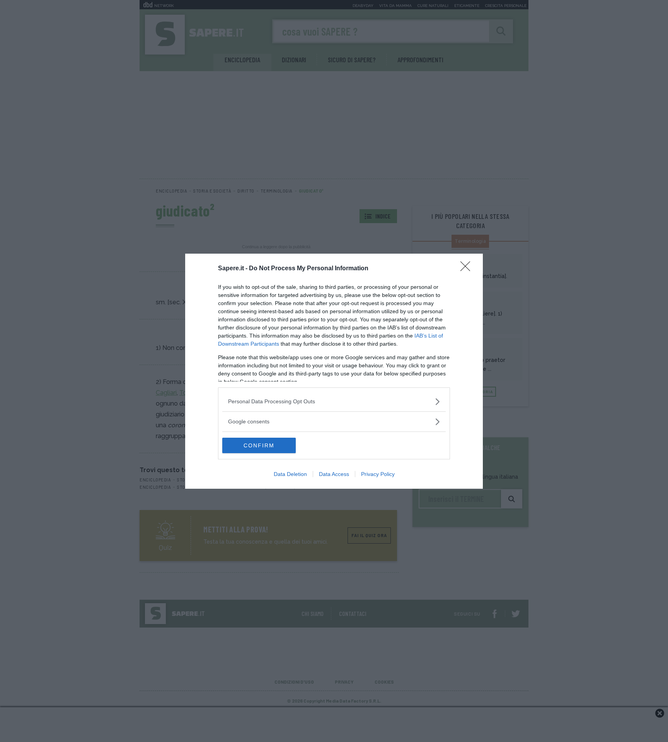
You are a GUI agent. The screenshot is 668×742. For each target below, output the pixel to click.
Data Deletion (290, 474)
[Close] (467, 268)
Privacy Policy (378, 474)
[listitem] (334, 401)
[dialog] (334, 371)
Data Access (334, 474)
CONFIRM (259, 445)
